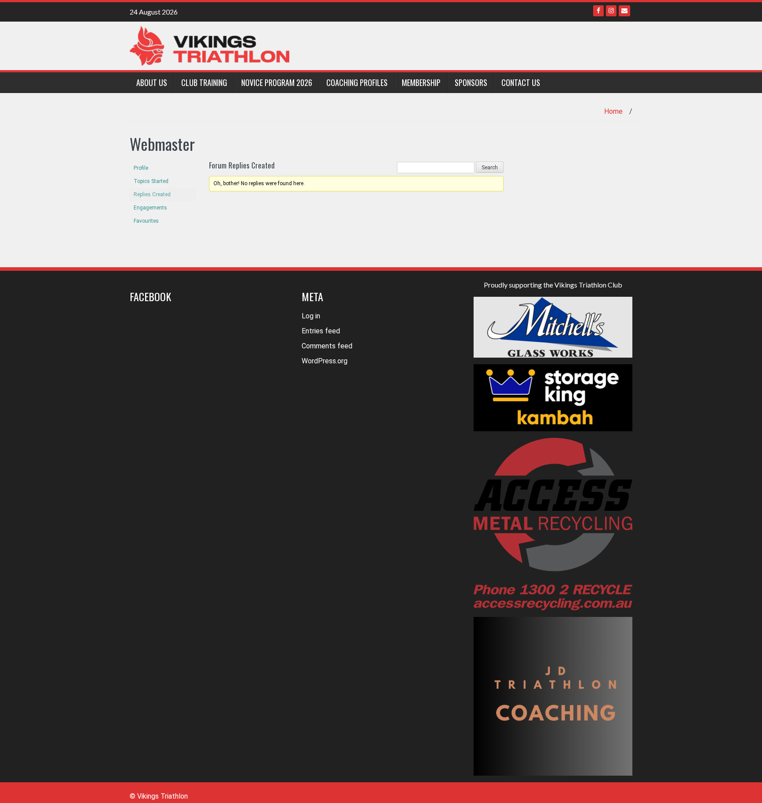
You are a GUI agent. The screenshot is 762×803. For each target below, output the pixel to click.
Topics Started (151, 181)
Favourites (146, 221)
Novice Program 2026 (276, 82)
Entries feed (321, 331)
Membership (421, 82)
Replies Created (152, 194)
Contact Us (520, 82)
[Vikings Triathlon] (209, 45)
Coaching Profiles (357, 82)
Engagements (150, 208)
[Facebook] (598, 10)
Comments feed (327, 346)
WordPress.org (324, 361)
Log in (311, 316)
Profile (141, 168)
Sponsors (471, 82)
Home (613, 111)
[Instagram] (611, 10)
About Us (151, 82)
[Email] (624, 10)
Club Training (204, 82)
